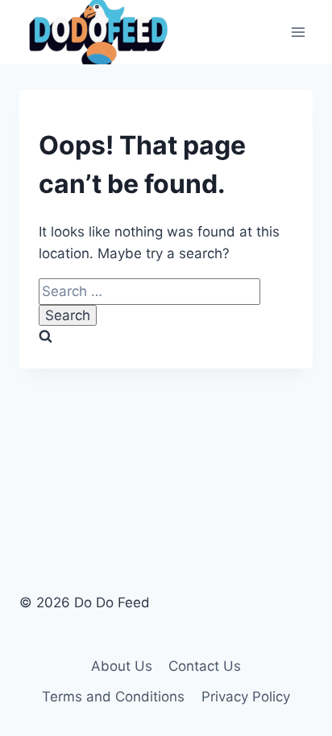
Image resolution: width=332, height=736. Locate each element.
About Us (121, 666)
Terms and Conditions (113, 697)
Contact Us (204, 666)
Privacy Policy (245, 697)
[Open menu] (298, 31)
